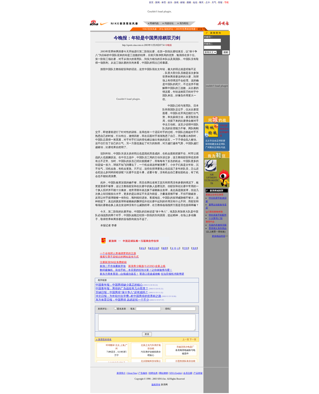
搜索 (189, 2)
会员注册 (187, 373)
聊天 (201, 2)
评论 (142, 248)
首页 (151, 2)
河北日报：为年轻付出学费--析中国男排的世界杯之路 (128, 296)
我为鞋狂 (184, 23)
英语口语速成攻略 (149, 274)
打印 (185, 248)
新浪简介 (121, 373)
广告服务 (142, 373)
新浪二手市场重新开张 (113, 266)
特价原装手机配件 (218, 215)
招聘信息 (153, 373)
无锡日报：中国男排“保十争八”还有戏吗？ (122, 292)
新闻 (157, 2)
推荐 (164, 248)
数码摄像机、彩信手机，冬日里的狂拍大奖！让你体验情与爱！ (136, 270)
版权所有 (156, 384)
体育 (164, 2)
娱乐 (170, 2)
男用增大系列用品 (218, 228)
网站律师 (163, 373)
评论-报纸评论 (166, 29)
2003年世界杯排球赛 (185, 29)
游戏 (176, 2)
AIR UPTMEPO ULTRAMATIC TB (212, 179)
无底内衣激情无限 (218, 225)
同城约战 (154, 23)
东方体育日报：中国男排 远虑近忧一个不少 (122, 299)
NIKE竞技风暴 (150, 29)
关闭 (194, 248)
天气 (214, 2)
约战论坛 (169, 23)
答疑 (220, 2)
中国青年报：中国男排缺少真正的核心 (119, 284)
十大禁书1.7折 (216, 218)
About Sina (132, 373)
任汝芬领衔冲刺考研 (172, 274)
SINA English (175, 373)
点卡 (207, 2)
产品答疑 (198, 373)
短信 (195, 2)
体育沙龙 (153, 248)
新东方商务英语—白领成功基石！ (119, 274)
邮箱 (182, 2)
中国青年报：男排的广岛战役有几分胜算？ (122, 288)
